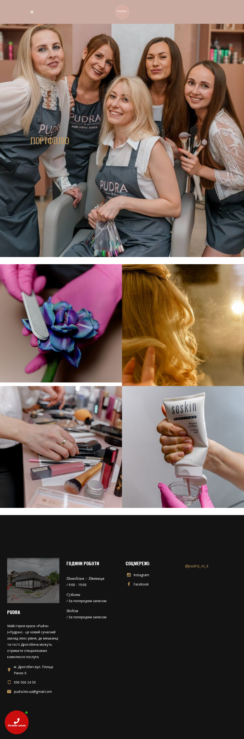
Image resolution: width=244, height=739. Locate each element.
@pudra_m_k (196, 566)
